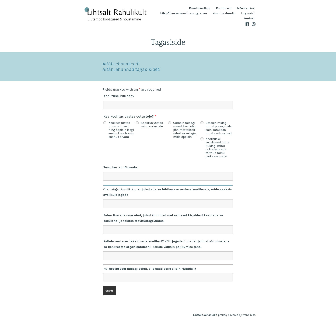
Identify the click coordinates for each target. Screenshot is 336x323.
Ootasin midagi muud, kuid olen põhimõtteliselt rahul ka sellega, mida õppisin (185, 130)
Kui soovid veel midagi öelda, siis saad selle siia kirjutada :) (149, 269)
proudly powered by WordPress (236, 315)
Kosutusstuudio (224, 13)
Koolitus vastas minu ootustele (152, 124)
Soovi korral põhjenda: (120, 167)
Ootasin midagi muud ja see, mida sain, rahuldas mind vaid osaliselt (219, 128)
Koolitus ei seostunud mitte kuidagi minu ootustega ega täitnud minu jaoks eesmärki (217, 147)
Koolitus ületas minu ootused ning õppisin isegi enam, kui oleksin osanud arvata (121, 130)
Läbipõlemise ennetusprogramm (183, 13)
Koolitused (224, 8)
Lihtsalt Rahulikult (205, 315)
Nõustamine (246, 8)
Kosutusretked (199, 8)
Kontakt (249, 18)
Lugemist (248, 13)
